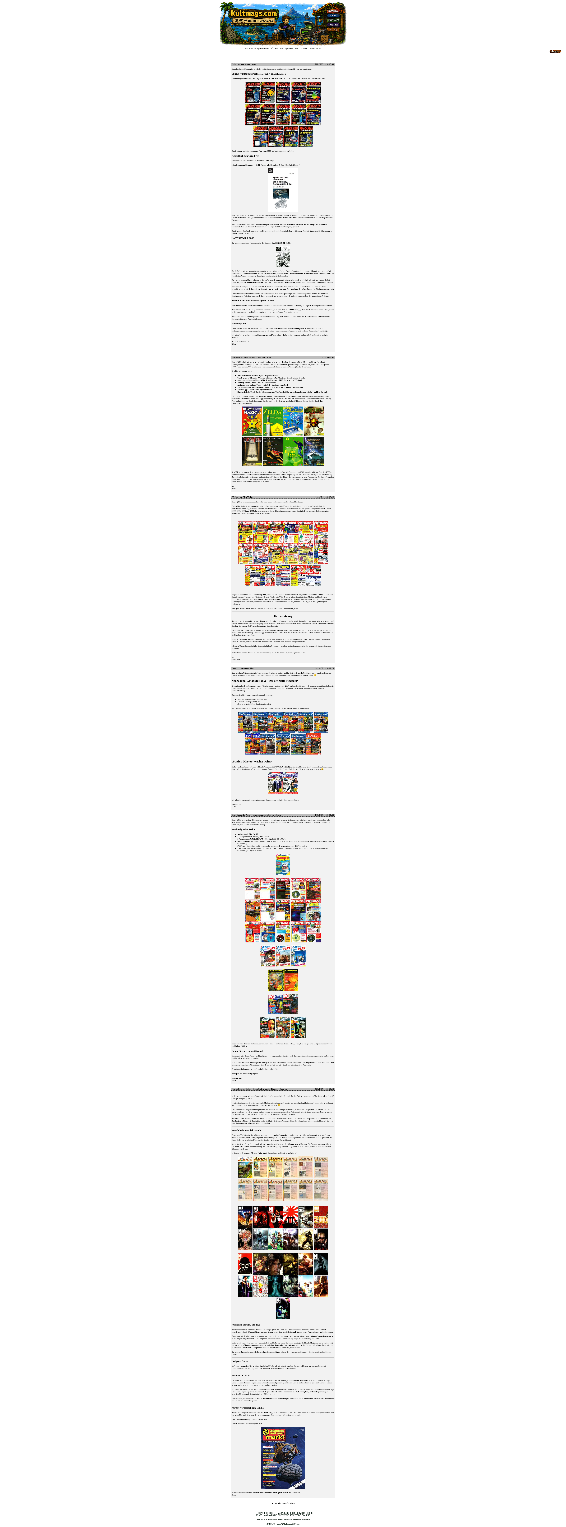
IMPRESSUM (315, 48)
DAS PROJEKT (293, 48)
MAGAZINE (264, 48)
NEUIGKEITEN (251, 48)
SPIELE (283, 48)
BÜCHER (274, 48)
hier (260, 1423)
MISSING (304, 48)
